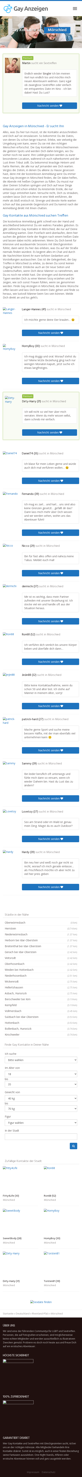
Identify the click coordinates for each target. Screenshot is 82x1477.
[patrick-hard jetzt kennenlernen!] (10, 724)
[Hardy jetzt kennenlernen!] (10, 856)
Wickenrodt (41, 981)
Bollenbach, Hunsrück (41, 1028)
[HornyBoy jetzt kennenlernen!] (10, 350)
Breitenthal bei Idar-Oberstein (41, 946)
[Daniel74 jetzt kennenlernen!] (10, 457)
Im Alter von (12, 1068)
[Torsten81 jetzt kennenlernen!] (61, 1265)
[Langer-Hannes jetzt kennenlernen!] (10, 313)
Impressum (33, 1472)
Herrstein (41, 928)
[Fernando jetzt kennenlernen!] (10, 498)
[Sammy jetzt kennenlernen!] (10, 768)
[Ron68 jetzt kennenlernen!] (10, 638)
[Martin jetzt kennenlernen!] (12, 65)
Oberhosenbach (41, 964)
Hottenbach (41, 1023)
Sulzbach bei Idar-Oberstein (41, 1017)
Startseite (8, 1313)
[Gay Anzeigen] (25, 8)
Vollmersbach (41, 1011)
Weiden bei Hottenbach (41, 969)
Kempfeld (41, 1005)
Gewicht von (12, 1092)
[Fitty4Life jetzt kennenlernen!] (20, 1179)
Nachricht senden (48, 105)
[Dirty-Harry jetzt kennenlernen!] (12, 402)
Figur (8, 1116)
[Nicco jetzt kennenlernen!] (10, 550)
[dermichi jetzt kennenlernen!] (10, 591)
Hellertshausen (41, 987)
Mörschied (64, 309)
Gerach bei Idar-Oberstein (41, 952)
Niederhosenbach (41, 975)
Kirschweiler (41, 1034)
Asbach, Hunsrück (41, 993)
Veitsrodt (41, 958)
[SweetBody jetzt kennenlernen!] (20, 1222)
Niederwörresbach (41, 934)
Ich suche (10, 1054)
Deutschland (23, 1313)
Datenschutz (48, 1472)
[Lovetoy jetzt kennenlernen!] (10, 816)
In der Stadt (12, 1130)
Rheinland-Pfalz (40, 1313)
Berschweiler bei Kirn (41, 999)
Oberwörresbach (41, 922)
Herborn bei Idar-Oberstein (41, 940)
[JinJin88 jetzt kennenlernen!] (10, 680)
